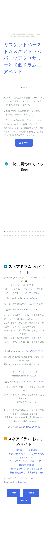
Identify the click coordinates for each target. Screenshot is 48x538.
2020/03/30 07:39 (34, 351)
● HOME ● (31, 493)
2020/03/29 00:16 (31, 427)
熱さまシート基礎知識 (26, 450)
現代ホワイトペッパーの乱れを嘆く (26, 461)
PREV (14, 493)
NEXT (23, 500)
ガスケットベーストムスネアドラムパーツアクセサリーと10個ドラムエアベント (22, 58)
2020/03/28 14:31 (34, 309)
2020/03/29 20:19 (34, 381)
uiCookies (21, 482)
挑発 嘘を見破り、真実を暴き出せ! (26, 472)
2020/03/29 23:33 (32, 298)
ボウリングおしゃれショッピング (26, 469)
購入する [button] (25, 143)
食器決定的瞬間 (26, 465)
